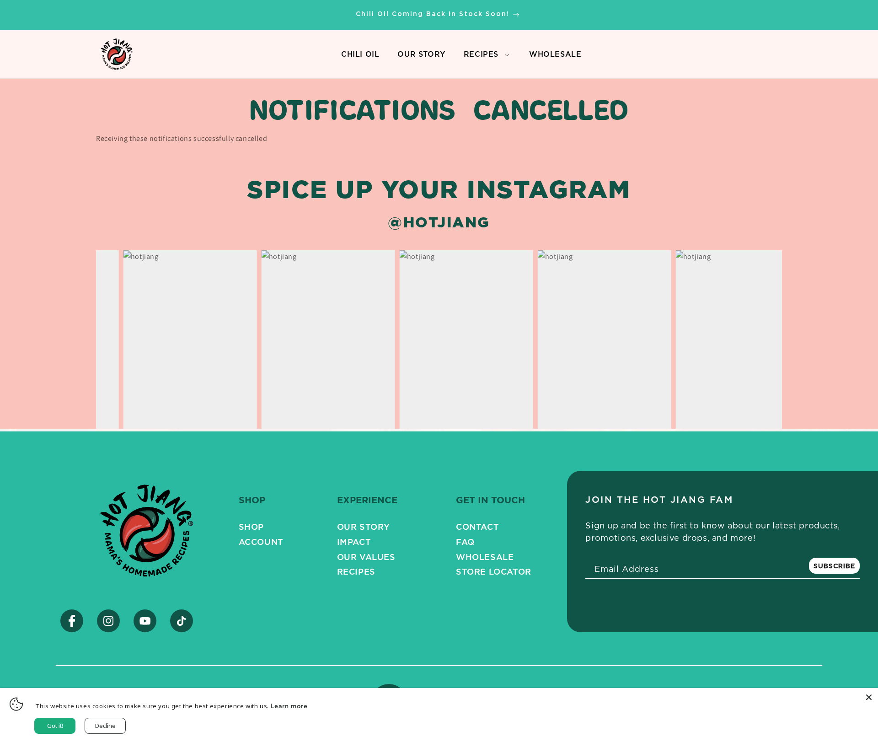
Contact (477, 526)
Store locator (493, 571)
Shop (251, 526)
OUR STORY (421, 56)
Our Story (363, 526)
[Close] (868, 697)
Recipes (356, 571)
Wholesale (485, 556)
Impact (354, 541)
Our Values (366, 556)
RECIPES (481, 54)
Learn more (289, 706)
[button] (507, 54)
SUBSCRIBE (834, 565)
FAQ (465, 541)
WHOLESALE (555, 56)
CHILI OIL (360, 56)
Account (261, 541)
